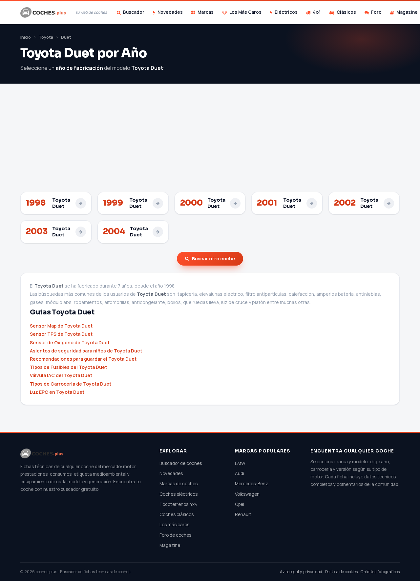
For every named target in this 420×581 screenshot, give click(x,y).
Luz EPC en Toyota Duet (57, 392)
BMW (240, 463)
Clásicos (346, 12)
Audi (239, 473)
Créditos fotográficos (380, 571)
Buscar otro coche (213, 258)
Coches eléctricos (178, 494)
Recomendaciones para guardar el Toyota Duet (83, 359)
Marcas (206, 12)
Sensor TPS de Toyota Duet (61, 334)
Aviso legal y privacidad (301, 571)
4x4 (317, 12)
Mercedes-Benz (251, 484)
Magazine (169, 545)
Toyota (46, 37)
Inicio (25, 37)
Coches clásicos (176, 514)
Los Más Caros (245, 12)
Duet (66, 37)
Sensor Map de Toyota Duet (61, 326)
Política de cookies (341, 571)
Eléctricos (286, 12)
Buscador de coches (180, 463)
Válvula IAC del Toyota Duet (61, 375)
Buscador (133, 12)
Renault (243, 514)
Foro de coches (175, 535)
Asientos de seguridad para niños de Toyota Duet (86, 351)
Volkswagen (247, 494)
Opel (239, 504)
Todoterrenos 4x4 (178, 504)
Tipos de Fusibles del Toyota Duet (68, 367)
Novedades (170, 12)
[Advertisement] (210, 143)
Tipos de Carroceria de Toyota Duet (70, 384)
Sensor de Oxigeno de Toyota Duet (70, 342)
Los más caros (174, 525)
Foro (376, 12)
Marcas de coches (178, 484)
